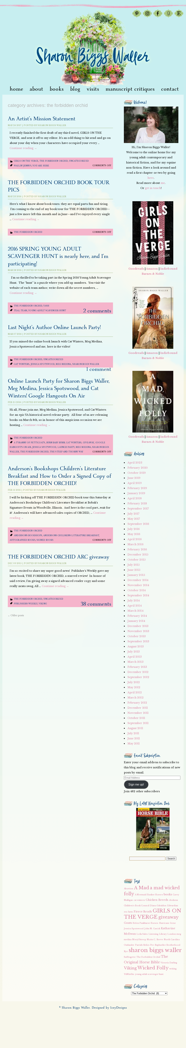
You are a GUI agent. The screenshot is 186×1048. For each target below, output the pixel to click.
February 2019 (137, 488)
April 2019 (135, 483)
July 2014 (134, 600)
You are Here (41, 166)
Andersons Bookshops (28, 535)
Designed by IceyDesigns (109, 1008)
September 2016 (138, 524)
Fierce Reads (143, 911)
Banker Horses (155, 894)
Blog (75, 89)
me (163, 183)
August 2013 (136, 646)
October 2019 (137, 472)
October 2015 (136, 559)
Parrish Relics (142, 945)
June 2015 (134, 570)
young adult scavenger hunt (47, 310)
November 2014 (138, 585)
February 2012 (137, 702)
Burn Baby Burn (55, 442)
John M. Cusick (152, 928)
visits (93, 89)
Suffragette (130, 957)
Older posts (16, 615)
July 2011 (133, 733)
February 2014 (137, 615)
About (36, 89)
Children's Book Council (136, 905)
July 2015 (134, 564)
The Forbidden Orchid (53, 161)
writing (173, 969)
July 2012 (134, 682)
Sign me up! (136, 784)
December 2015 (138, 554)
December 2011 (138, 707)
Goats (128, 923)
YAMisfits (129, 974)
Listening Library (158, 934)
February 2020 (138, 467)
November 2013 (138, 631)
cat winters (21, 364)
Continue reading (23, 148)
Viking (43, 604)
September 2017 (138, 508)
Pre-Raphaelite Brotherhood (165, 945)
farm (130, 912)
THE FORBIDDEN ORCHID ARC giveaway (58, 557)
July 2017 (134, 513)
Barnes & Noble (153, 273)
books (168, 894)
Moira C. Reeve (155, 939)
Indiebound (168, 268)
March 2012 (135, 697)
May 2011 (134, 743)
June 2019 (134, 478)
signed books (45, 540)
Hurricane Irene (167, 923)
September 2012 (138, 677)
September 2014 (138, 595)
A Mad (141, 888)
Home (16, 89)
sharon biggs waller (85, 364)
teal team (20, 310)
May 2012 (134, 687)
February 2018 (137, 503)
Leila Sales (142, 934)
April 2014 (135, 605)
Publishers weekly (26, 604)
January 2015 (136, 575)
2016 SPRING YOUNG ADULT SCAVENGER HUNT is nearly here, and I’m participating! (58, 256)
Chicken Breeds (157, 900)
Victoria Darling (169, 963)
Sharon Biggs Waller (52, 125)
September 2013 (138, 641)
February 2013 (137, 667)
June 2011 (134, 738)
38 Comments (96, 604)
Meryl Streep (139, 939)
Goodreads (136, 268)
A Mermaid (140, 894)
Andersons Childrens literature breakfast (71, 535)
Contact (170, 89)
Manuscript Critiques (130, 89)
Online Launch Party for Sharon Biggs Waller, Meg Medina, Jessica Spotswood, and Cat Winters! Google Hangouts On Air (58, 388)
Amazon (152, 268)
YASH (46, 306)
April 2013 (135, 656)
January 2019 (136, 493)
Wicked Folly (153, 968)
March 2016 (135, 544)
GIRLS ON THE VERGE (152, 914)
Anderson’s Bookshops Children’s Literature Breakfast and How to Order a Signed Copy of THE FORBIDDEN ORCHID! (59, 476)
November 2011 (138, 713)
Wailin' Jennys (22, 166)
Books (57, 89)
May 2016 (134, 534)
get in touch (153, 188)
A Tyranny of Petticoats (29, 442)
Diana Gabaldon (158, 905)
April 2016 (135, 539)
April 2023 (135, 462)
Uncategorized (79, 161)
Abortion (128, 888)
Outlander (129, 945)
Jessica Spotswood (43, 364)
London (171, 934)
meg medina (63, 364)
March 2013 (135, 661)
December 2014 (138, 580)
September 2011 (138, 723)
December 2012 (138, 672)
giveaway (88, 442)
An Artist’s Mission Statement (41, 118)
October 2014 (137, 590)
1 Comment (98, 369)
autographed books (22, 540)
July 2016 (134, 529)
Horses (154, 923)
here (150, 178)
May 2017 (134, 518)
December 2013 (138, 626)
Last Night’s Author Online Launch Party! (54, 327)
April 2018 (135, 498)
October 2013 (137, 636)
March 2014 (135, 610)
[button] (153, 829)
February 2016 (137, 549)
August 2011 (135, 728)
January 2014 (136, 621)
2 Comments (97, 311)
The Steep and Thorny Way (66, 452)
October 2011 (136, 718)
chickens (173, 900)
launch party (66, 447)
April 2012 (135, 692)
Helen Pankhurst (141, 923)
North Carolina (171, 939)
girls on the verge (26, 161)
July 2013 (134, 651)
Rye (126, 951)
